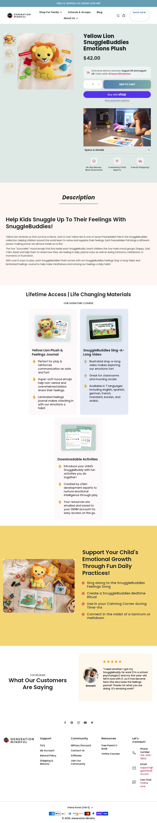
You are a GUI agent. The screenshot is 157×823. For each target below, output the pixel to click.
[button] (127, 84)
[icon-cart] (123, 15)
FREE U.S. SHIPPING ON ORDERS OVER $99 (78, 3)
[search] (118, 15)
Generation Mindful (83, 818)
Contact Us (78, 750)
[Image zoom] (45, 61)
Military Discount (81, 745)
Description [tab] (78, 197)
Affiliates (76, 755)
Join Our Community (78, 762)
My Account (47, 750)
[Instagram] (78, 722)
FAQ (42, 745)
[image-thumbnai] (9, 39)
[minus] (87, 84)
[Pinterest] (71, 722)
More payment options (117, 100)
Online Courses (110, 753)
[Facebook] (65, 722)
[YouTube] (85, 722)
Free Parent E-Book (109, 747)
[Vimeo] (92, 722)
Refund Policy (48, 755)
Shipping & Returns (46, 762)
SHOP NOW (139, 12)
